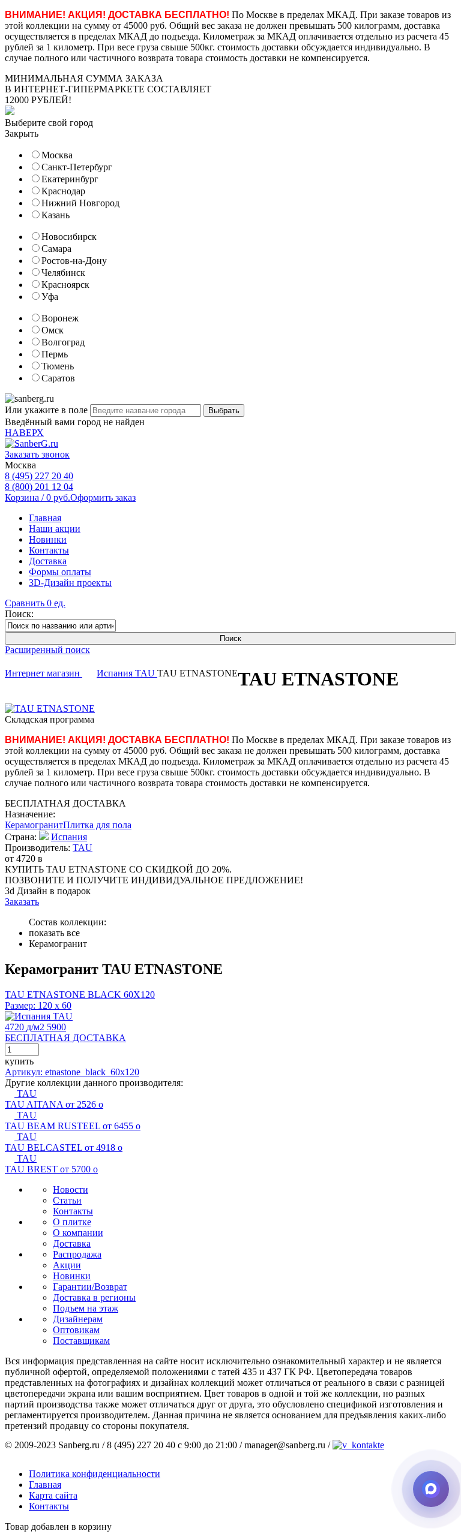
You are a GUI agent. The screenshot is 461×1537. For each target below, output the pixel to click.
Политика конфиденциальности (94, 1474)
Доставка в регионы (94, 1297)
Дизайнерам (78, 1319)
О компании (78, 1233)
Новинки (48, 539)
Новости (70, 1189)
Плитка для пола (97, 825)
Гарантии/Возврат (90, 1287)
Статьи (67, 1200)
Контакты (49, 550)
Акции (67, 1265)
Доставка (48, 561)
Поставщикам (81, 1341)
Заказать (22, 902)
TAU (146, 673)
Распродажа (77, 1254)
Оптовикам (76, 1330)
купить (19, 1061)
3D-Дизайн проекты (70, 582)
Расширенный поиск (47, 650)
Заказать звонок (37, 454)
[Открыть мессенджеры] (431, 1489)
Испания (116, 673)
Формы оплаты (60, 572)
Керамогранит (34, 825)
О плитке (72, 1222)
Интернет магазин (43, 673)
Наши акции (54, 529)
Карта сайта (53, 1495)
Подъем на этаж (85, 1308)
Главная (45, 518)
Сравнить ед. (35, 603)
